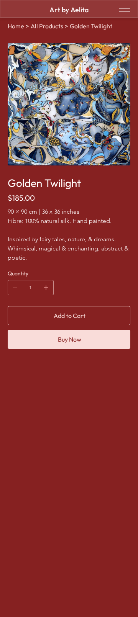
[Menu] (124, 10)
